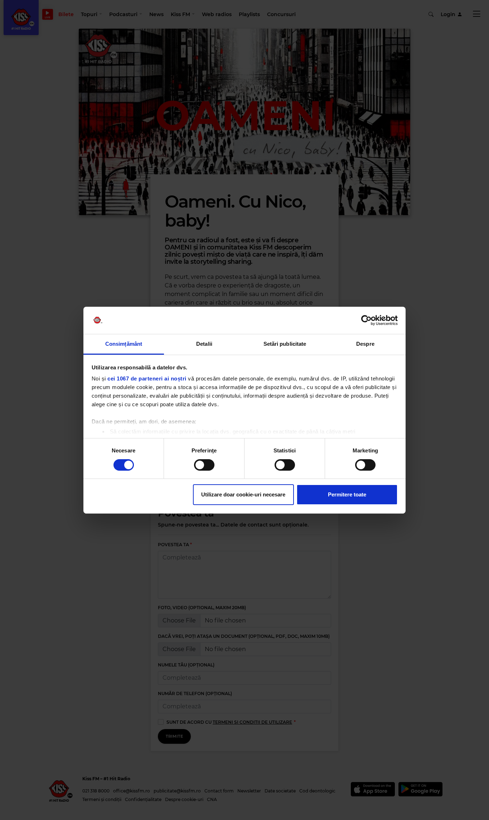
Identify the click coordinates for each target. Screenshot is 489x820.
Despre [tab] (365, 344)
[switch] (204, 465)
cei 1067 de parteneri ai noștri (147, 378)
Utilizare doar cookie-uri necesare (243, 494)
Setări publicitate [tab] (284, 344)
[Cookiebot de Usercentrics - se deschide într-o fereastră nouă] (366, 320)
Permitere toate (347, 494)
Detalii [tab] (204, 344)
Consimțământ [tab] (123, 344)
